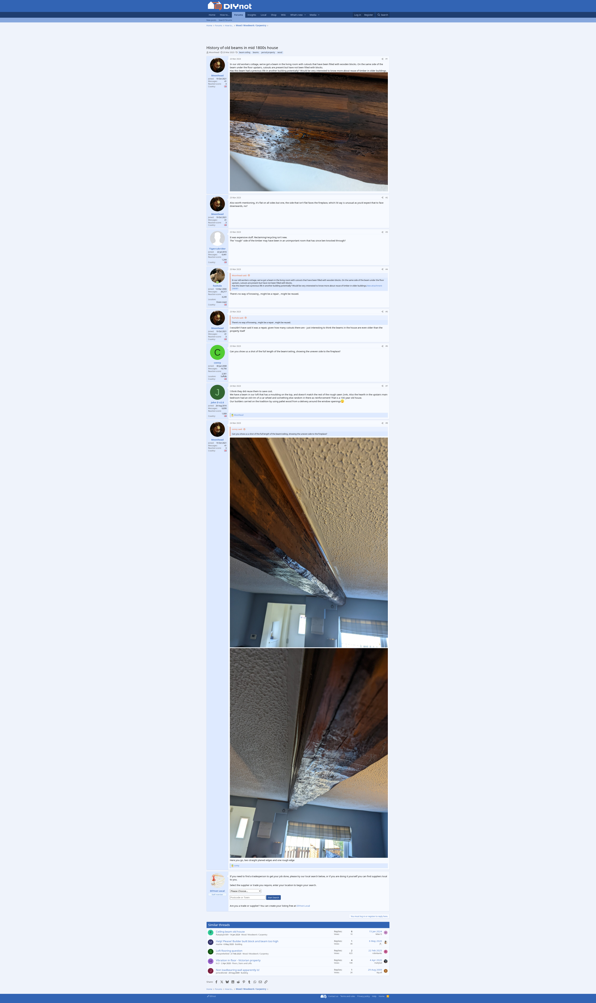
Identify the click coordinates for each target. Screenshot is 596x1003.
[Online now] (217, 282)
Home (212, 14)
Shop (273, 14)
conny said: (237, 429)
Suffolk (224, 376)
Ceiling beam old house (230, 931)
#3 (387, 232)
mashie (219, 944)
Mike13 (379, 934)
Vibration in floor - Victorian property (238, 960)
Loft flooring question (229, 950)
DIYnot (212, 996)
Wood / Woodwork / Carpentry (254, 934)
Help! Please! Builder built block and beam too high (247, 941)
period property (268, 52)
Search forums (225, 20)
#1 (387, 59)
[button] (305, 15)
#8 (387, 423)
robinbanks (377, 953)
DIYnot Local (303, 905)
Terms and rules (347, 996)
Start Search (273, 897)
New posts (211, 20)
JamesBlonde (221, 973)
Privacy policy (363, 996)
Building (238, 944)
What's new (296, 14)
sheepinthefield (222, 953)
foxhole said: (238, 317)
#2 (387, 197)
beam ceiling (244, 52)
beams (256, 52)
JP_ (381, 943)
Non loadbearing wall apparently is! (238, 970)
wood (280, 52)
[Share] (382, 59)
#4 (387, 269)
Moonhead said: (239, 275)
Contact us (333, 996)
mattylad (378, 963)
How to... (225, 14)
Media (313, 14)
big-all (379, 972)
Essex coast (222, 302)
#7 (387, 386)
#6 (387, 346)
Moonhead (214, 52)
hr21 (218, 963)
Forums (238, 14)
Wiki (283, 14)
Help (374, 996)
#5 (387, 311)
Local (263, 14)
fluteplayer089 (222, 934)
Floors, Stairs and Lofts (242, 963)
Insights (252, 14)
